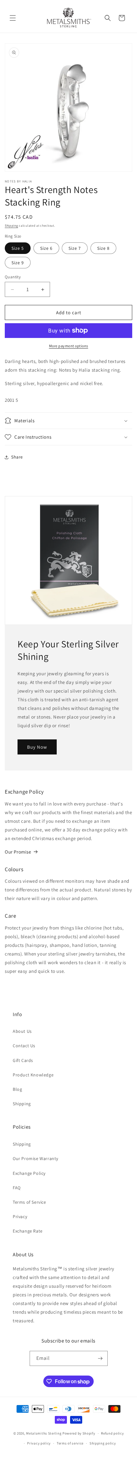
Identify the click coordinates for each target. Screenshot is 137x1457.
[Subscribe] (100, 1358)
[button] (13, 18)
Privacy (20, 1216)
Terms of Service (29, 1202)
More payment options (68, 345)
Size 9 (17, 262)
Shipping (11, 225)
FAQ (17, 1188)
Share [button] (17, 457)
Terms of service (70, 1443)
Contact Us (24, 1046)
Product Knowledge (33, 1075)
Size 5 (17, 248)
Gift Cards (23, 1060)
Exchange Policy (29, 1173)
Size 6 (46, 248)
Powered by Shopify (78, 1433)
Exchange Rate (28, 1231)
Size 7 (74, 248)
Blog (17, 1089)
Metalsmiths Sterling (43, 1433)
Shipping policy (103, 1443)
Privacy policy (39, 1443)
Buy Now (37, 747)
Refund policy (112, 1433)
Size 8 (103, 248)
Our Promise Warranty (35, 1158)
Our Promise (18, 852)
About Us (22, 1031)
